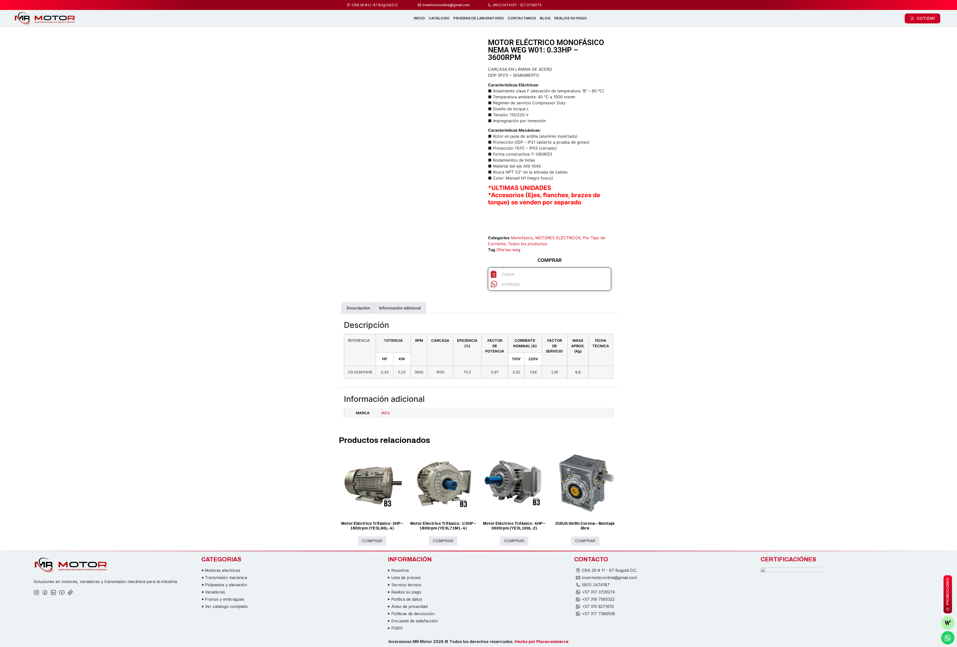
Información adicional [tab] (400, 307)
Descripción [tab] (358, 307)
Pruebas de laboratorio (478, 18)
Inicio (419, 18)
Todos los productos (527, 243)
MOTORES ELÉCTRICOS (558, 237)
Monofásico (522, 237)
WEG (386, 413)
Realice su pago (570, 18)
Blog (545, 18)
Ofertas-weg (508, 249)
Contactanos (522, 18)
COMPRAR (372, 541)
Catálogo (439, 18)
